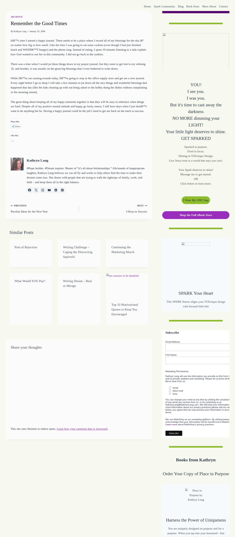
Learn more (171, 424)
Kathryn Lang (20, 31)
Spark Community (164, 6)
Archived (17, 17)
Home (147, 6)
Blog (181, 6)
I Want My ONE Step (195, 200)
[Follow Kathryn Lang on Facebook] (29, 190)
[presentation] (127, 285)
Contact (223, 6)
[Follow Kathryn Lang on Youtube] (49, 190)
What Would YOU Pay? (30, 281)
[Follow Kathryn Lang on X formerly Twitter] (36, 190)
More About (209, 6)
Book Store (192, 6)
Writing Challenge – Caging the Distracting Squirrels (77, 251)
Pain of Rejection (26, 247)
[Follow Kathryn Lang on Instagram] (43, 190)
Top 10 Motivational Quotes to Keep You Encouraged (124, 309)
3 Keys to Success (136, 208)
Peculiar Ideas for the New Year (29, 208)
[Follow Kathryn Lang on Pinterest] (62, 190)
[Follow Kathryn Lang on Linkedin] (56, 190)
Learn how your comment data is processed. (82, 428)
